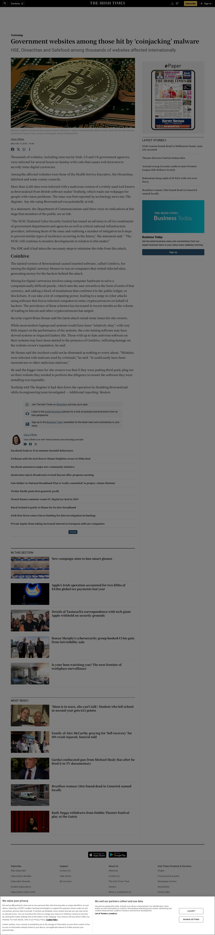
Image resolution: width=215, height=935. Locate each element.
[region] (107, 915)
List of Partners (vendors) (106, 913)
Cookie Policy (52, 920)
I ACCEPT (191, 911)
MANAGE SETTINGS (191, 919)
